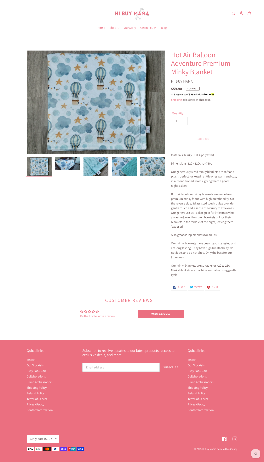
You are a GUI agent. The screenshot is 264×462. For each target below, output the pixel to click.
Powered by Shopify (227, 449)
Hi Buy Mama (209, 449)
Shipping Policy (37, 388)
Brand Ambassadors (40, 382)
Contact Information (40, 410)
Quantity (177, 113)
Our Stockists (35, 365)
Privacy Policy (35, 404)
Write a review (160, 314)
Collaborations (36, 376)
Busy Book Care (37, 371)
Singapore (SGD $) (42, 439)
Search (31, 360)
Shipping (176, 99)
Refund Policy (35, 393)
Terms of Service (37, 399)
